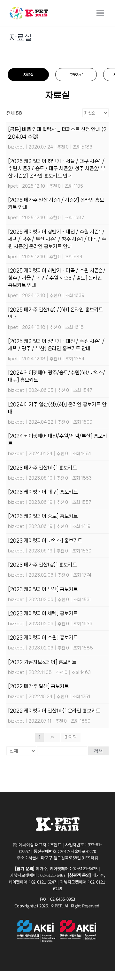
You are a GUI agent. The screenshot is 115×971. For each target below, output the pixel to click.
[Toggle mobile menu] (100, 13)
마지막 (71, 737)
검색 (98, 750)
